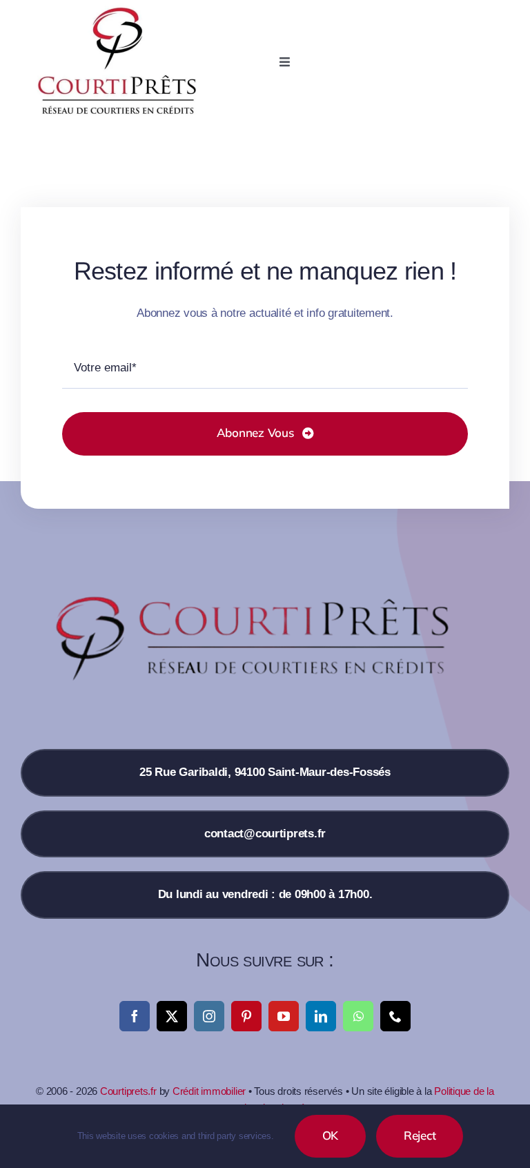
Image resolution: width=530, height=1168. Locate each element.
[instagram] (209, 1016)
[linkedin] (321, 1016)
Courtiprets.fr (128, 1091)
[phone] (395, 1016)
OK (330, 1135)
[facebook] (134, 1016)
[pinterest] (246, 1016)
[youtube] (283, 1016)
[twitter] (172, 1016)
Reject (419, 1135)
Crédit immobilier (209, 1091)
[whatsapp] (358, 1016)
